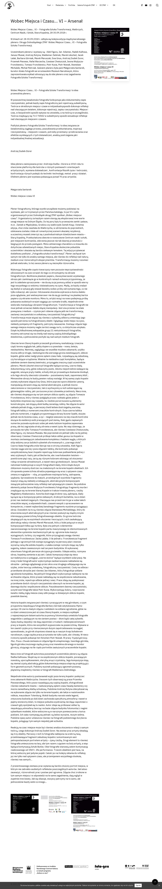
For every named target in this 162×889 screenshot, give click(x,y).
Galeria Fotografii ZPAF (86, 5)
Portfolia (71, 5)
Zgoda (138, 885)
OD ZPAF (103, 5)
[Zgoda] (159, 885)
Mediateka (60, 5)
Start (49, 5)
